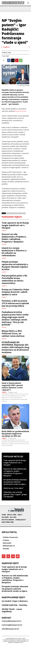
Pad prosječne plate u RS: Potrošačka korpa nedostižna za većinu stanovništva (14, 279)
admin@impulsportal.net (10, 629)
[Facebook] (9, 60)
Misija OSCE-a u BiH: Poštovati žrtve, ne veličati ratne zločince (13, 333)
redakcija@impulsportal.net (11, 621)
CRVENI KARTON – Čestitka (14, 605)
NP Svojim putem (20, 213)
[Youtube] (18, 556)
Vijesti (6, 47)
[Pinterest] (17, 60)
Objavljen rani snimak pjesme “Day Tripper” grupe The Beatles (15, 494)
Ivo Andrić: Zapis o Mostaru (15, 601)
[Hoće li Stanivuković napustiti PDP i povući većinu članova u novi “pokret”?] (15, 368)
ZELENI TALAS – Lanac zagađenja (12, 610)
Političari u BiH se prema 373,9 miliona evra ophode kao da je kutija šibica (15, 303)
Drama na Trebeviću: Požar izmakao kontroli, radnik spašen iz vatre (15, 292)
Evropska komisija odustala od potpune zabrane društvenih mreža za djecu (15, 481)
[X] (13, 60)
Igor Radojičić (11, 213)
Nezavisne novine (20, 111)
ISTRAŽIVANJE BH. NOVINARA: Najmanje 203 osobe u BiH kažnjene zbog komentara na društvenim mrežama (15, 347)
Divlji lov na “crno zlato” (13, 488)
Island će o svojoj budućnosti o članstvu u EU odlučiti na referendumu (14, 251)
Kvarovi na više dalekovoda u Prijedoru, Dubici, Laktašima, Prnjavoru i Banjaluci (14, 238)
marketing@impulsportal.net (12, 625)
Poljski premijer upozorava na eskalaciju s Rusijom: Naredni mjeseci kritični (15, 265)
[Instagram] (8, 556)
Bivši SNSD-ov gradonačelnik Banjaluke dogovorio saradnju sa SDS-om (15, 433)
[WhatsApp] (20, 60)
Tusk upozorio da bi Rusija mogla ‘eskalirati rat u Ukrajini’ (15, 225)
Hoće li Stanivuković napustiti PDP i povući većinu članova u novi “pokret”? (12, 386)
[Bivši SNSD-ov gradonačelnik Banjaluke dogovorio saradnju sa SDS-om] (15, 416)
